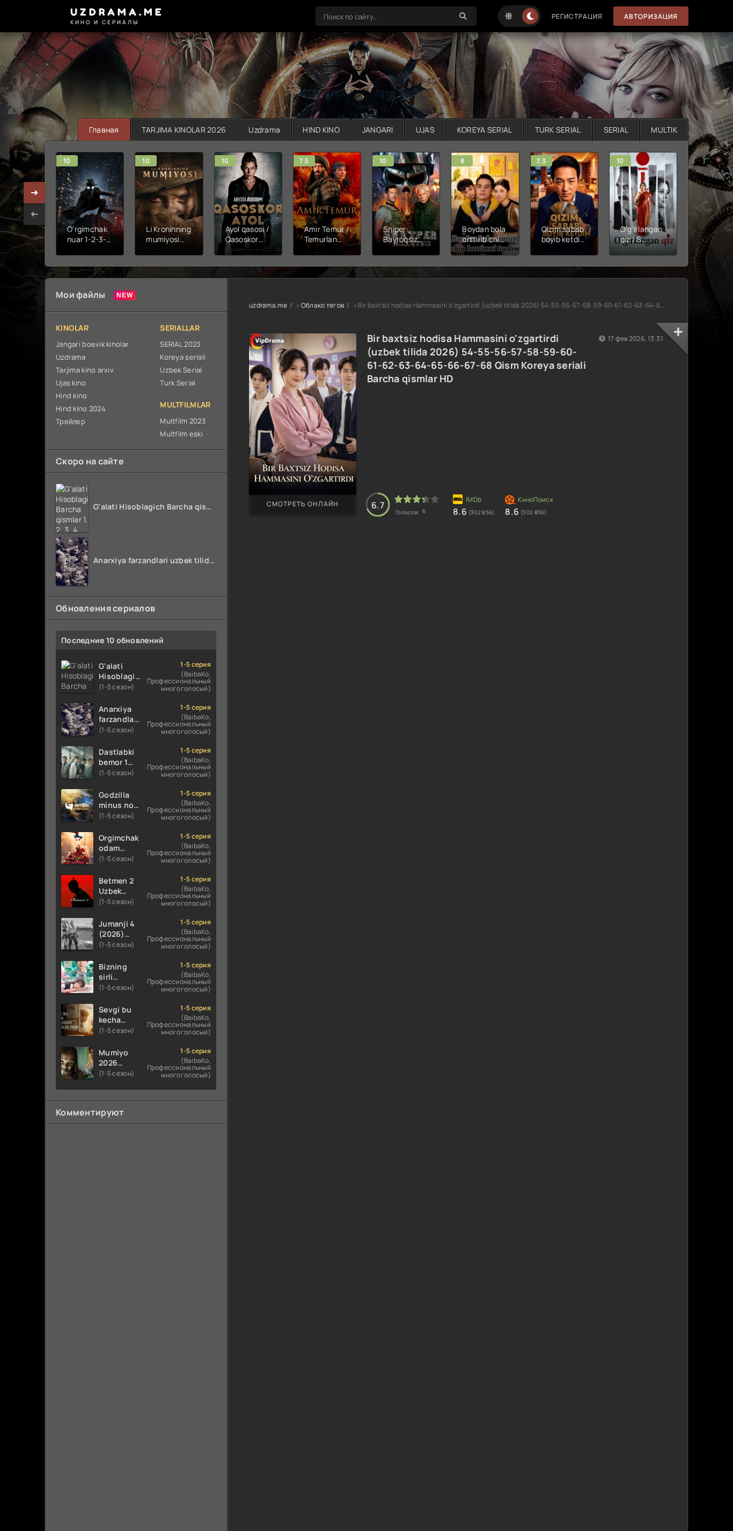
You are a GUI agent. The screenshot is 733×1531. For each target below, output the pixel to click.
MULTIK (664, 130)
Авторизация (651, 16)
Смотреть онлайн (303, 503)
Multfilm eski (181, 434)
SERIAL (616, 130)
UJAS (425, 130)
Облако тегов (322, 305)
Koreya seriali (183, 357)
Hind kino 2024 (81, 408)
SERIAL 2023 (180, 344)
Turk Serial (177, 383)
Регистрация (577, 16)
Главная (104, 130)
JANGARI (377, 130)
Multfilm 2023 (183, 421)
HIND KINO (321, 130)
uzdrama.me (268, 305)
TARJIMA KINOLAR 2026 (184, 130)
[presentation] (34, 214)
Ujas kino (71, 383)
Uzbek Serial (181, 370)
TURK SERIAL (558, 130)
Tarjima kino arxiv (85, 370)
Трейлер (70, 421)
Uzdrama (264, 130)
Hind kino (71, 395)
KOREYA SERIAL (484, 130)
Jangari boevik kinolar (92, 344)
